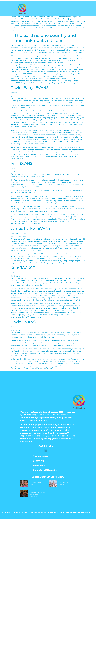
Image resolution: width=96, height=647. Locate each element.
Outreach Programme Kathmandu (38, 493)
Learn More (33, 484)
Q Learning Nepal (36, 482)
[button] (79, 8)
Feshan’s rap (63, 482)
